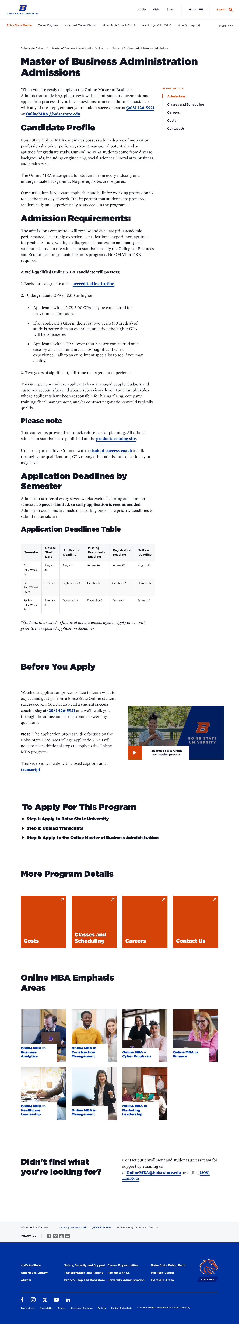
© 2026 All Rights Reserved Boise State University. (164, 1307)
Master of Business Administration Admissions (140, 48)
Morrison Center (162, 1272)
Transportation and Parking (83, 1272)
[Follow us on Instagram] (55, 1236)
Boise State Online (19, 25)
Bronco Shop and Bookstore (84, 1280)
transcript (30, 769)
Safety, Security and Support (85, 1265)
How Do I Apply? (189, 25)
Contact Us (176, 128)
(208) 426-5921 (140, 107)
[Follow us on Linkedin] (67, 1236)
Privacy (62, 1308)
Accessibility (46, 1308)
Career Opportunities (122, 1265)
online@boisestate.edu (73, 1227)
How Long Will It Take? (156, 25)
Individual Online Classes (80, 25)
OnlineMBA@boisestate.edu (53, 113)
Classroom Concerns (82, 1308)
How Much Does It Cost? (119, 25)
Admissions (176, 96)
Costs (171, 120)
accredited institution (93, 283)
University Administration (126, 1280)
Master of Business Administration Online (77, 48)
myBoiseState (31, 1265)
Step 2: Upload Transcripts (55, 828)
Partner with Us (118, 1272)
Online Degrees (48, 25)
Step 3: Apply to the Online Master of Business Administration (93, 837)
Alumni (26, 1280)
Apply (141, 9)
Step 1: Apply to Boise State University (68, 818)
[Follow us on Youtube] (61, 1236)
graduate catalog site (116, 438)
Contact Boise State (121, 1308)
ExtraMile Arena (162, 1280)
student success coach (111, 450)
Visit (156, 9)
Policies (102, 1308)
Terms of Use (28, 1308)
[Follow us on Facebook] (49, 1236)
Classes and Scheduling (185, 104)
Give (169, 9)
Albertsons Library (34, 1272)
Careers (173, 112)
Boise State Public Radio (168, 1265)
